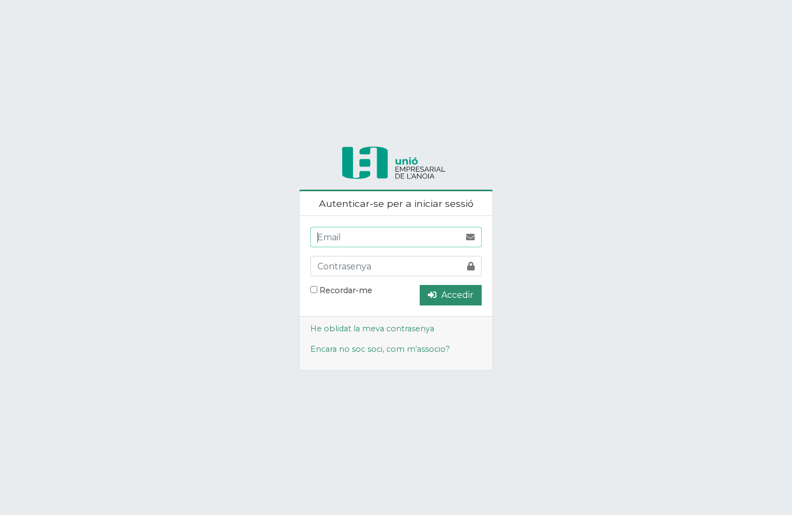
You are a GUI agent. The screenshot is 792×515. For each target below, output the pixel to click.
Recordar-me (345, 290)
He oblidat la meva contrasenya (372, 328)
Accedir (456, 295)
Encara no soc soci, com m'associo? (380, 349)
